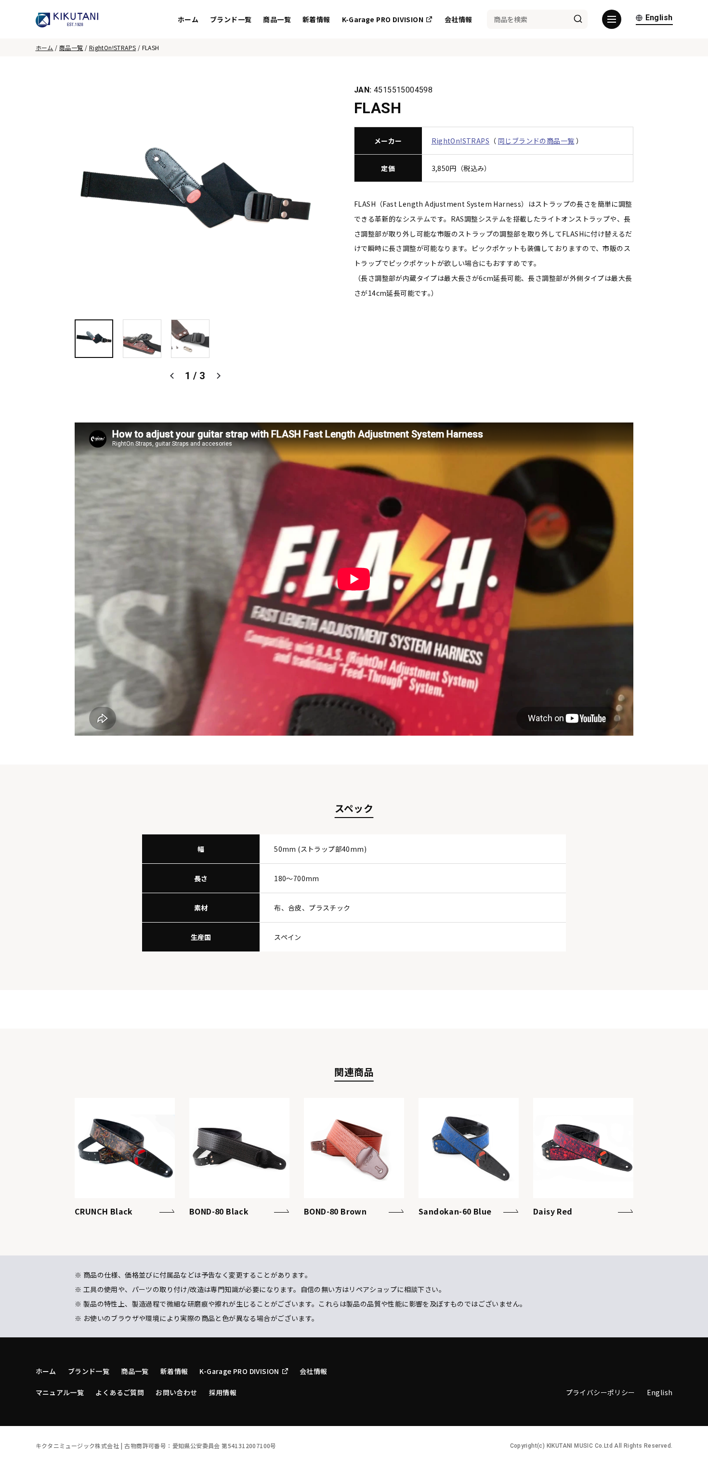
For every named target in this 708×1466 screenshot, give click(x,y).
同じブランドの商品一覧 (536, 140)
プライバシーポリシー (600, 1392)
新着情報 (316, 19)
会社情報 (458, 19)
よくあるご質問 (119, 1392)
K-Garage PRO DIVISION (382, 19)
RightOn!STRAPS (112, 47)
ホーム (188, 19)
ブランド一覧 (230, 19)
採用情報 (223, 1392)
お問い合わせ (176, 1392)
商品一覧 (277, 19)
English (659, 18)
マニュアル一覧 (60, 1392)
